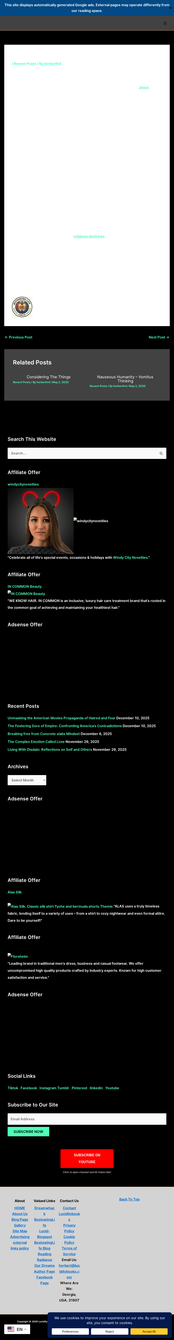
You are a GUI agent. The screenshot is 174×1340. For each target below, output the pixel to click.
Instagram (47, 1088)
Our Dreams (44, 1265)
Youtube (112, 1088)
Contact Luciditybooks (69, 1214)
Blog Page (19, 1219)
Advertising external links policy (19, 1242)
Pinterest (79, 1088)
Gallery (20, 1225)
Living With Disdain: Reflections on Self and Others (50, 749)
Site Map (20, 1231)
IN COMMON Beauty (25, 586)
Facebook (29, 1088)
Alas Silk (15, 892)
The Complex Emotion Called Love (36, 742)
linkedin (96, 1088)
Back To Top (129, 1199)
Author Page (44, 1271)
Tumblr (63, 1088)
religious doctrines (89, 236)
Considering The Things (49, 376)
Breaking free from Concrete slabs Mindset (44, 734)
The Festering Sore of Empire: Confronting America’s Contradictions (65, 726)
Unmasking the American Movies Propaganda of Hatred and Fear (61, 718)
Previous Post (18, 337)
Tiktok (13, 1088)
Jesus (144, 87)
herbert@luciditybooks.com (69, 1271)
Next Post (159, 337)
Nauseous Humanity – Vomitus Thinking (125, 378)
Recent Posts (25, 64)
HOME (19, 1208)
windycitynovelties (23, 484)
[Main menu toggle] (165, 23)
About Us (20, 1214)
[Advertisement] (87, 663)
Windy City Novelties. (130, 557)
